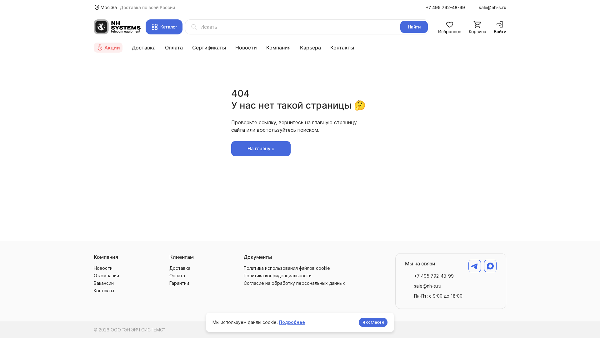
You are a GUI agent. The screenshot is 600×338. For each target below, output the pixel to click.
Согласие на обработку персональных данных (294, 283)
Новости (246, 47)
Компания (278, 47)
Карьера (310, 47)
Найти (414, 26)
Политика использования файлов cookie (287, 268)
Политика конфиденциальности (278, 275)
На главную (261, 148)
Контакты (342, 47)
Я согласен (373, 322)
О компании (106, 275)
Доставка (144, 47)
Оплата (174, 47)
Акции (112, 47)
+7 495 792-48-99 (445, 7)
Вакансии (104, 283)
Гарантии (179, 283)
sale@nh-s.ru (492, 7)
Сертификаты (209, 47)
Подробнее (292, 322)
